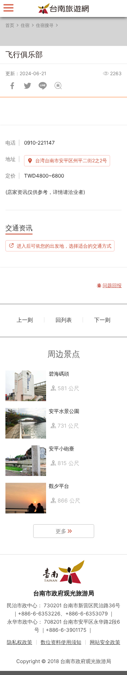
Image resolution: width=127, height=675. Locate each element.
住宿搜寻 (45, 25)
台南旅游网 (63, 8)
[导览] (8, 7)
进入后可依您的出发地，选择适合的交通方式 (64, 245)
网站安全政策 (105, 642)
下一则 (102, 319)
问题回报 (58, 86)
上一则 (25, 319)
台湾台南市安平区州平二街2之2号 (71, 160)
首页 (9, 25)
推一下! (27, 86)
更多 (61, 531)
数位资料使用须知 (61, 642)
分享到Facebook (12, 86)
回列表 (64, 319)
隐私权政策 (19, 642)
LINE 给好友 (42, 86)
